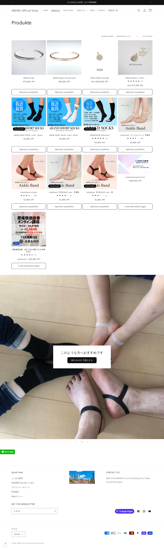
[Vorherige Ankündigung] (12, 2)
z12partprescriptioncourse (135, 177)
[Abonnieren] (55, 511)
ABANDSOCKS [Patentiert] (99, 135)
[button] (82, 10)
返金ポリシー (17, 496)
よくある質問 (17, 478)
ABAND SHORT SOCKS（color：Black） (29, 135)
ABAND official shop (23, 543)
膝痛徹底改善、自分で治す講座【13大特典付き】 (28, 251)
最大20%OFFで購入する (82, 360)
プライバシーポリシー (21, 487)
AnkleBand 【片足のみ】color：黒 (100, 192)
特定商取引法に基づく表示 (23, 483)
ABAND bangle (28, 78)
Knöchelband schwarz (28, 192)
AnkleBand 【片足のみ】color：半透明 (64, 192)
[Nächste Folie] (87, 442)
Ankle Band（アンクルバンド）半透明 (135, 135)
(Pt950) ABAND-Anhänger (99, 78)
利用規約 (15, 492)
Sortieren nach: (107, 36)
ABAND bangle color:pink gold (64, 78)
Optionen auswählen (28, 92)
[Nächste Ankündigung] (151, 2)
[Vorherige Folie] (76, 442)
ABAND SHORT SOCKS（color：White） (64, 135)
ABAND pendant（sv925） (135, 78)
